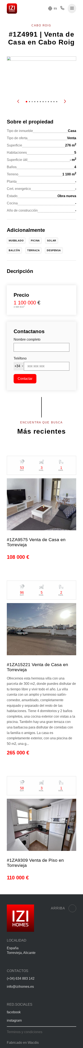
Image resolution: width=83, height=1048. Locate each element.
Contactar (25, 378)
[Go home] (12, 8)
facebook (14, 1012)
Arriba (58, 908)
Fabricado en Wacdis (23, 1042)
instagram (14, 1020)
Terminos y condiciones (24, 1032)
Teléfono (20, 358)
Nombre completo (27, 339)
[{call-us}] (62, 9)
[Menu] (72, 8)
